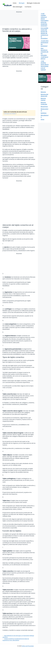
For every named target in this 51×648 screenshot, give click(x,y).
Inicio (14, 3)
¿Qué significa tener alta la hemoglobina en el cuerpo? (45, 65)
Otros (42, 119)
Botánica (43, 113)
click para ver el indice (10, 113)
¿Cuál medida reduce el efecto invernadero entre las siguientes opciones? (44, 20)
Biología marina (43, 99)
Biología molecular (33, 3)
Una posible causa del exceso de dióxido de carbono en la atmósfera (44, 33)
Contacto (28, 7)
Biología (21, 3)
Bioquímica (44, 106)
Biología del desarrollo (44, 95)
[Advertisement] (19, 18)
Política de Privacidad (28, 646)
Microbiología (17, 7)
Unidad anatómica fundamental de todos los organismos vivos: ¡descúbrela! (15, 639)
